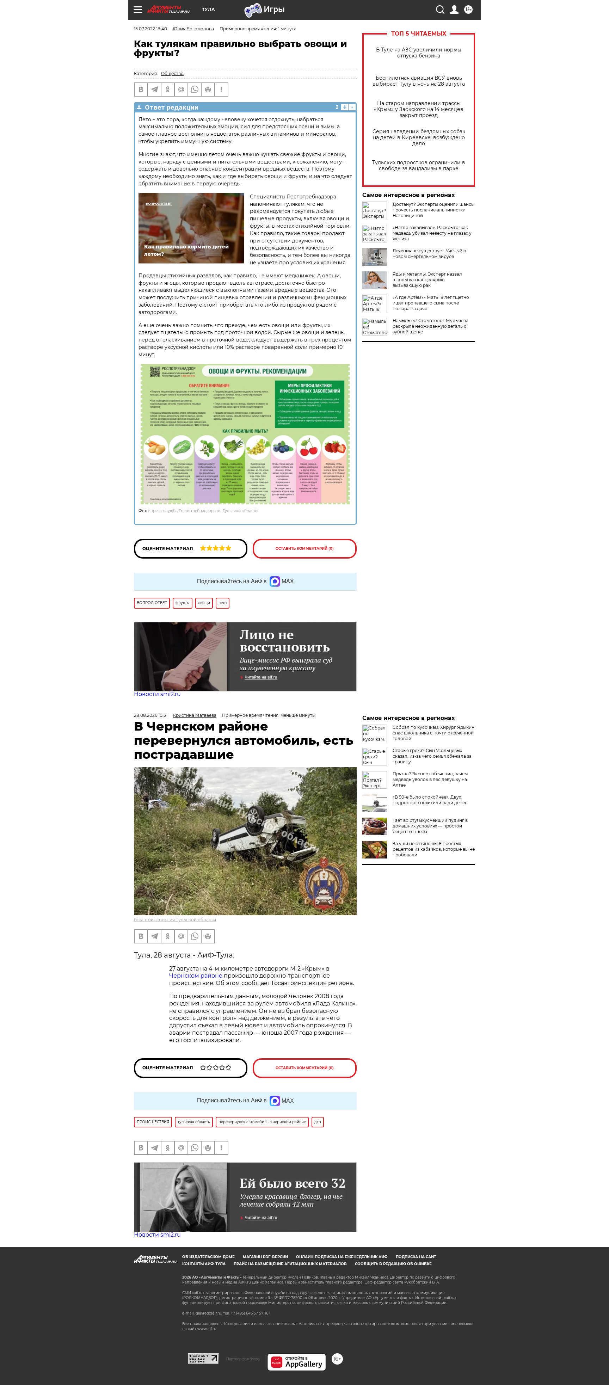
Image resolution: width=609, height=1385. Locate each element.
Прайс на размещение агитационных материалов (290, 1264)
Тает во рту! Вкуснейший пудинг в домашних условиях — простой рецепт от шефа (430, 826)
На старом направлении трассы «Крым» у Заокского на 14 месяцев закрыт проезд (418, 109)
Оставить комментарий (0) (305, 548)
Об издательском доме (208, 1257)
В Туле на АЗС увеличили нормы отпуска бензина (418, 53)
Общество (172, 73)
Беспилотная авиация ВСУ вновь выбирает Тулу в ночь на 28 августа (419, 81)
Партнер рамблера (243, 1359)
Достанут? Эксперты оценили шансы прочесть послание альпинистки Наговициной (433, 210)
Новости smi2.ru (157, 694)
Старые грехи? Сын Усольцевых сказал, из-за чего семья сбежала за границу (432, 756)
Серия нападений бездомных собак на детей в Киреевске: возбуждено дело (419, 138)
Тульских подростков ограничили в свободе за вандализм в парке (418, 166)
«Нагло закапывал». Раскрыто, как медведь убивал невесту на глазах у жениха (432, 233)
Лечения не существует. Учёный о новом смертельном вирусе (429, 253)
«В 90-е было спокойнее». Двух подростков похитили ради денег (430, 799)
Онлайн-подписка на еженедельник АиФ (342, 1257)
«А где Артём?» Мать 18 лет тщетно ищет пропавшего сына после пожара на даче (431, 303)
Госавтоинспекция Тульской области (175, 919)
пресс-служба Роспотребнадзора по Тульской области (204, 511)
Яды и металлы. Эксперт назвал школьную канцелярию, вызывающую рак (427, 279)
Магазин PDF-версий (265, 1257)
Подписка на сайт (416, 1257)
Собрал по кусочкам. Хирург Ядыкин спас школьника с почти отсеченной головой (433, 733)
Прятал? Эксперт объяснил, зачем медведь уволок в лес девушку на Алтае (430, 779)
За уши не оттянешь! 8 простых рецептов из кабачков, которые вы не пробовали (434, 849)
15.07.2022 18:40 (150, 28)
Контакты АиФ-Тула (204, 1264)
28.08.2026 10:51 (150, 715)
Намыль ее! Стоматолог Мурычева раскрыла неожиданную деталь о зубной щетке (430, 326)
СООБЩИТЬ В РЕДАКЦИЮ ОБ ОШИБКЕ (393, 1264)
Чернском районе (195, 975)
